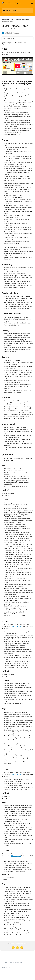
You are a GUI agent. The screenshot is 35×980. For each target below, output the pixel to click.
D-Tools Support (16, 626)
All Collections (5, 19)
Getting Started (15, 19)
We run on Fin (6, 967)
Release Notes (25, 19)
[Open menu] (31, 3)
